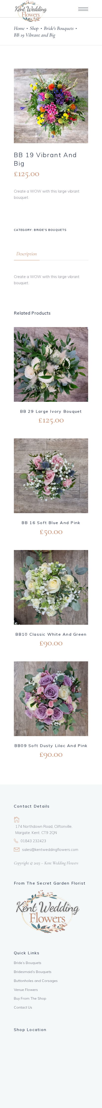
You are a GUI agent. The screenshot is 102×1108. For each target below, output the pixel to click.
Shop (34, 28)
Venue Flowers (26, 989)
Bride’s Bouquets (27, 963)
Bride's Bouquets (59, 28)
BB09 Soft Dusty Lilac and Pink (51, 745)
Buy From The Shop (30, 998)
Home (19, 28)
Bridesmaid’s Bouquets (32, 972)
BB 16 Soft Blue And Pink (51, 522)
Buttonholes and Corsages (36, 980)
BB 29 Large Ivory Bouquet (51, 411)
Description (26, 254)
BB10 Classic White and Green (51, 634)
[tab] (26, 253)
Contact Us (23, 1007)
